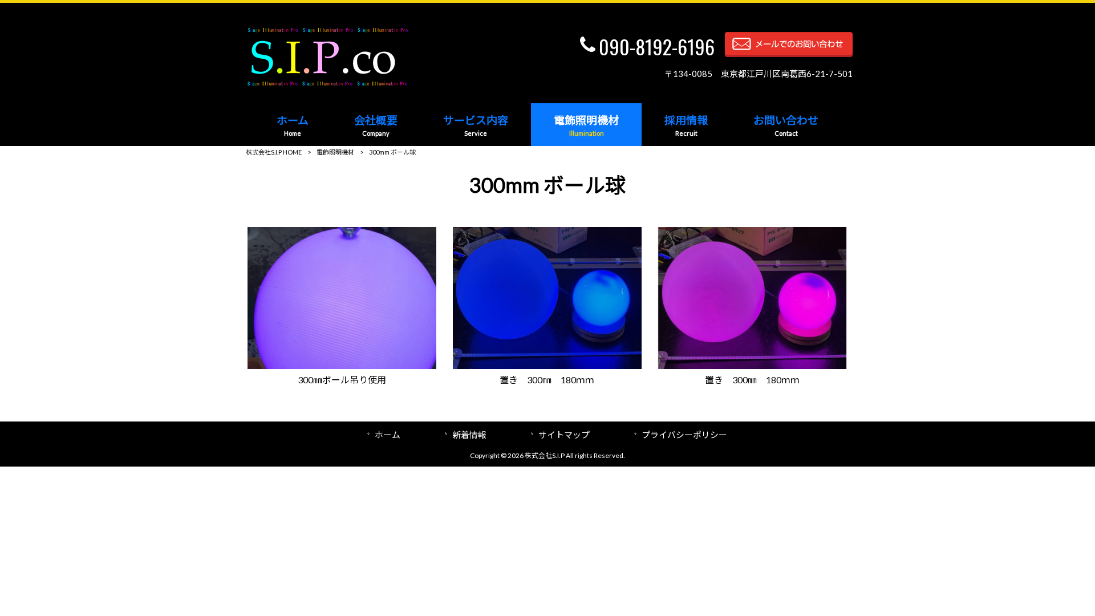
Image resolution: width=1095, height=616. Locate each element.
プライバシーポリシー (684, 434)
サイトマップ (564, 434)
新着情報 (469, 434)
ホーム (387, 434)
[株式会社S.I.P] (327, 90)
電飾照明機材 (335, 152)
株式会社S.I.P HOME (274, 152)
